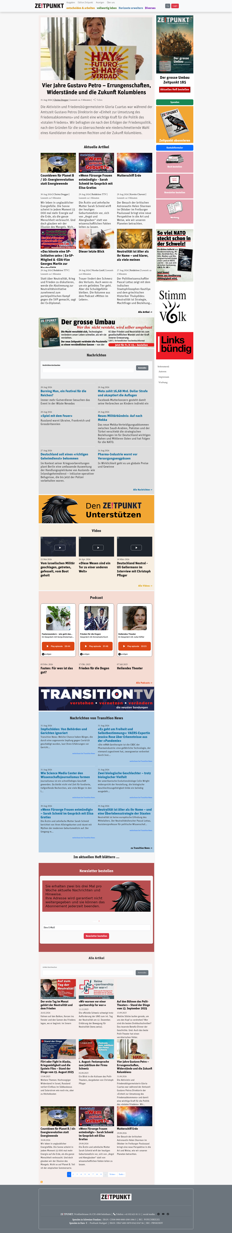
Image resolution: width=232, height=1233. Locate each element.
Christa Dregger (61, 100)
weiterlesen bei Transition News (83, 747)
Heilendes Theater (130, 662)
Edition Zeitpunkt (85, 2)
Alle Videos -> (145, 579)
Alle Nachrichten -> (142, 483)
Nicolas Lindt (98, 270)
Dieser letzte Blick (91, 251)
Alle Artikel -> (145, 312)
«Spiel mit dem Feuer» (56, 409)
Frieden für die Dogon (94, 662)
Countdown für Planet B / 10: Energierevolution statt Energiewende (57, 179)
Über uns (111, 2)
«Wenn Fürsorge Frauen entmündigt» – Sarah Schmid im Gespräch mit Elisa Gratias (67, 807)
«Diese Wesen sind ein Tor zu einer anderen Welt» (94, 561)
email (95, 915)
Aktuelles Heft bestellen (174, 89)
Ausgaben (70, 2)
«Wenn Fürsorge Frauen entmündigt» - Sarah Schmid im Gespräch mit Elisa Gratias (96, 182)
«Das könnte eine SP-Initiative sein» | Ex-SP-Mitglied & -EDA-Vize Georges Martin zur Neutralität (57, 259)
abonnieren (42, 1176)
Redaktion (135, 270)
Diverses (150, 8)
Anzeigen (100, 2)
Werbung (163, 382)
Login (175, 6)
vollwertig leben (107, 8)
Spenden (174, 102)
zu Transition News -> (141, 842)
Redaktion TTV (99, 194)
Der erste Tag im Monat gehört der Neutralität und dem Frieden (57, 999)
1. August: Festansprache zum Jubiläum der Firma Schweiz (94, 1059)
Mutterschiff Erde (129, 175)
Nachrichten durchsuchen (51, 359)
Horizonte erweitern (131, 8)
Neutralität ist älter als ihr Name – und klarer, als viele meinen (133, 255)
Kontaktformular (175, 148)
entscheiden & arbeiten (80, 8)
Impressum (164, 377)
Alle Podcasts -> (144, 676)
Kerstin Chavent (137, 194)
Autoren (162, 372)
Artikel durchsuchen (50, 961)
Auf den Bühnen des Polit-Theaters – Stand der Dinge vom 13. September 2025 (133, 999)
